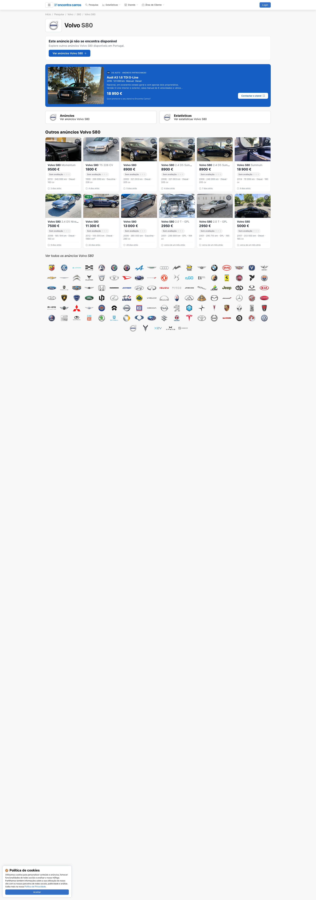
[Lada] (52, 298)
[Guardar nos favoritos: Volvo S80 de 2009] (153, 141)
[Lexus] (114, 298)
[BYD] (227, 268)
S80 (79, 14)
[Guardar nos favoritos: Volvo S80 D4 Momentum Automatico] (115, 197)
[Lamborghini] (64, 298)
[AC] (64, 268)
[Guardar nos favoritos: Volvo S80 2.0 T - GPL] (191, 197)
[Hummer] (114, 288)
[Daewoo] (114, 278)
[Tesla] (189, 318)
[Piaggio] (189, 308)
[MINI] (64, 308)
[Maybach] (202, 298)
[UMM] (227, 318)
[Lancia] (77, 298)
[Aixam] (102, 268)
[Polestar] (202, 308)
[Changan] (252, 268)
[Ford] (52, 288)
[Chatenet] (264, 268)
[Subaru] (152, 318)
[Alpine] (139, 268)
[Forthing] (64, 288)
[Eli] (202, 278)
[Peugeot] (177, 308)
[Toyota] (202, 318)
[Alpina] (127, 268)
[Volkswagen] (264, 318)
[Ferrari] (227, 278)
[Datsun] (139, 278)
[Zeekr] (183, 328)
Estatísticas (112, 4)
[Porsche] (227, 308)
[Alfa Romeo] (114, 268)
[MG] (252, 298)
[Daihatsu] (127, 278)
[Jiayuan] (239, 288)
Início (48, 14)
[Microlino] (52, 308)
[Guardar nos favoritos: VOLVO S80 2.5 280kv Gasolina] (153, 197)
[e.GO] (189, 278)
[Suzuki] (164, 318)
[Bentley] (202, 268)
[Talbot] (177, 318)
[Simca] (89, 318)
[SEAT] (64, 318)
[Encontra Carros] (67, 5)
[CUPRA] (89, 278)
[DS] (177, 278)
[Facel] (214, 278)
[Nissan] (127, 308)
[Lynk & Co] (152, 298)
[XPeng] (170, 328)
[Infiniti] (152, 288)
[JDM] (214, 288)
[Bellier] (189, 268)
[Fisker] (264, 278)
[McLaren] (227, 298)
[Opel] (164, 308)
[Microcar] (264, 298)
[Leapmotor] (102, 298)
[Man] (164, 298)
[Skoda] (102, 318)
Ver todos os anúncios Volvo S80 (69, 256)
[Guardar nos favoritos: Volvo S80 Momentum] (77, 141)
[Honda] (102, 288)
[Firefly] (252, 278)
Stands (131, 4)
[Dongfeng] (164, 278)
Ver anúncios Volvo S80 (68, 53)
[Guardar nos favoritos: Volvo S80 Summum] (266, 141)
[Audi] (164, 268)
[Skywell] (114, 318)
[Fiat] (239, 278)
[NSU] (139, 308)
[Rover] (264, 308)
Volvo (70, 14)
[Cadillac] (239, 268)
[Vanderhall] (239, 318)
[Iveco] (177, 288)
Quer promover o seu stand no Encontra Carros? (129, 99)
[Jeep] (227, 288)
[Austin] (177, 268)
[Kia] (264, 288)
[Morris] (102, 308)
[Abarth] (52, 268)
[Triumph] (214, 318)
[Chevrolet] (52, 278)
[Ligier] (127, 298)
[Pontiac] (214, 308)
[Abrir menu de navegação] (49, 5)
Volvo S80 (90, 14)
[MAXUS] (189, 298)
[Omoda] (152, 308)
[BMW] (214, 268)
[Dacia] (102, 278)
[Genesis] (89, 288)
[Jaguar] (202, 288)
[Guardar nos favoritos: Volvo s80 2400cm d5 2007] (266, 197)
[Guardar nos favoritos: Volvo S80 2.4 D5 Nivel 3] (77, 197)
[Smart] (127, 318)
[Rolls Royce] (252, 308)
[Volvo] (133, 328)
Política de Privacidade (35, 886)
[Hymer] (127, 288)
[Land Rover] (89, 298)
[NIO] (114, 308)
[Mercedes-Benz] (239, 298)
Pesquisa (93, 4)
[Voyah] (145, 328)
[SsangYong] (139, 318)
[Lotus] (139, 298)
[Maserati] (177, 298)
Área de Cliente (153, 4)
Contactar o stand (251, 95)
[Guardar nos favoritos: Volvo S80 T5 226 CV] (115, 141)
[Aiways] (89, 268)
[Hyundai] (139, 288)
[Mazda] (214, 298)
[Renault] (239, 308)
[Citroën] (77, 278)
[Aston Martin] (152, 268)
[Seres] (77, 318)
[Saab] (52, 318)
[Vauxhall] (252, 318)
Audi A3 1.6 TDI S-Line (122, 77)
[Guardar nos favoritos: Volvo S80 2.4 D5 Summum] (191, 141)
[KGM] (252, 288)
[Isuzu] (164, 288)
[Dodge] (152, 278)
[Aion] (77, 268)
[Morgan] (89, 308)
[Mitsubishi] (77, 308)
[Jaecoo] (189, 288)
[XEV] (158, 328)
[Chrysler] (64, 278)
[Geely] (77, 288)
